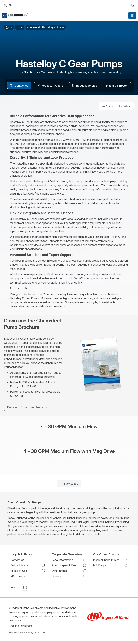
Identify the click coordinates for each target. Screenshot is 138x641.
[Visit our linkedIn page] (25, 587)
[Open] (132, 15)
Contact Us (17, 560)
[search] (132, 5)
